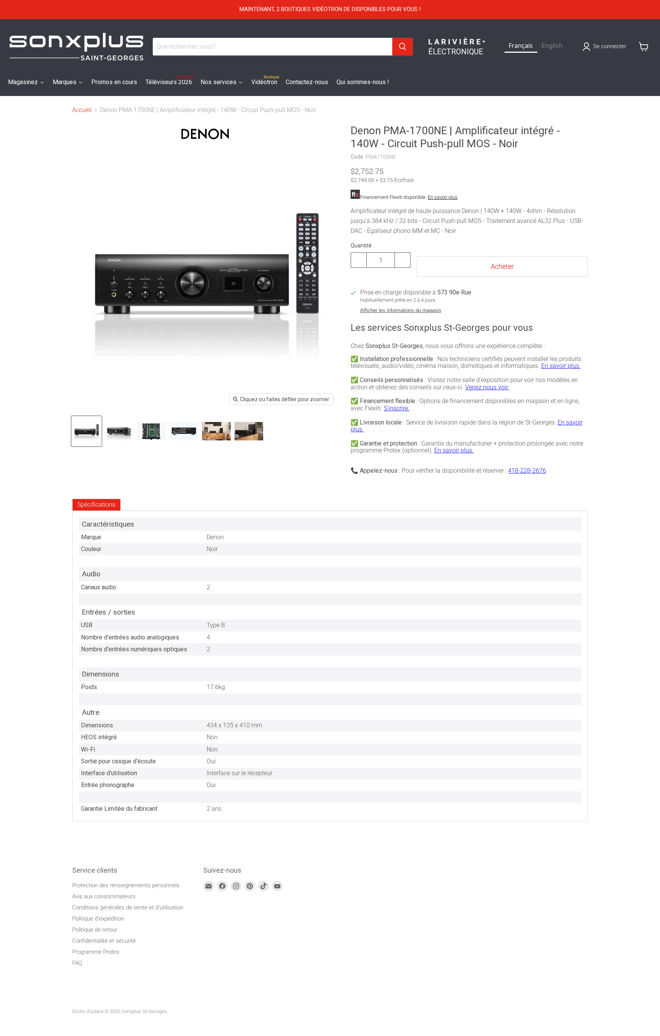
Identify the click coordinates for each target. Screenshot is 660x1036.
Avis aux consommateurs (104, 896)
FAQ (77, 963)
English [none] (552, 45)
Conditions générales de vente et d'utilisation (127, 907)
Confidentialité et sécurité (104, 940)
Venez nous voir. (487, 387)
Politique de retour (94, 929)
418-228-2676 (527, 470)
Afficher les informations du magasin (400, 310)
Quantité (361, 245)
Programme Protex (95, 951)
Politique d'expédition (98, 918)
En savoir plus (443, 197)
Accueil (82, 110)
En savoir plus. (561, 365)
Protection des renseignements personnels (126, 885)
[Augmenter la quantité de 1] (403, 260)
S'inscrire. (396, 408)
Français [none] (521, 45)
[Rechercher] (402, 46)
